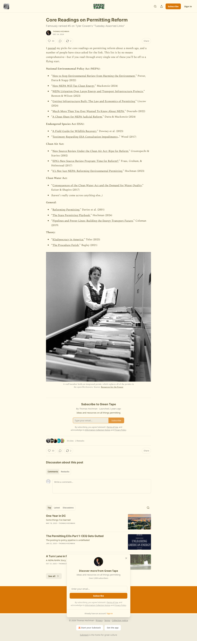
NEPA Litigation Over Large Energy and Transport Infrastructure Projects (97, 91)
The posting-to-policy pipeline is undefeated (68, 540)
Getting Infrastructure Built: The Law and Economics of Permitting (93, 101)
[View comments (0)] (60, 41)
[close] (126, 558)
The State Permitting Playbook (71, 215)
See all (51, 576)
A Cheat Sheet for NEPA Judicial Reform (77, 117)
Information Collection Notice (97, 605)
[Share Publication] (161, 6)
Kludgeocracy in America (67, 239)
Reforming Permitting (65, 210)
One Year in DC (56, 516)
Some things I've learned (58, 519)
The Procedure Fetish (65, 245)
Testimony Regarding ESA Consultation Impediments (85, 137)
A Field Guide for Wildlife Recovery (74, 131)
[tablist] (58, 472)
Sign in (188, 6)
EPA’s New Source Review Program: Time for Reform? (85, 161)
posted (52, 48)
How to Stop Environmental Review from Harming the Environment (93, 76)
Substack (84, 634)
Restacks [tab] (65, 471)
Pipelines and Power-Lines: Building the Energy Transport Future (92, 221)
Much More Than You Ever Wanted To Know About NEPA (88, 111)
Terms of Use (112, 602)
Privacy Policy (120, 605)
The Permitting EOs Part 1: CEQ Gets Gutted (75, 536)
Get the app (113, 627)
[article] (98, 522)
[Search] (155, 6)
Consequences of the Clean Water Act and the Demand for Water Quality (97, 185)
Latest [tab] (57, 507)
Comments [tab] (53, 471)
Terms (107, 620)
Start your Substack (91, 627)
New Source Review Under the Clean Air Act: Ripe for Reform (90, 151)
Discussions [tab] (68, 507)
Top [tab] (49, 507)
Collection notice (120, 620)
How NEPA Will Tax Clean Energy (73, 86)
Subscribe (173, 6)
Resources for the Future (112, 387)
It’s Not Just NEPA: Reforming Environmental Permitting (87, 171)
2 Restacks (79, 440)
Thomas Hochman (61, 31)
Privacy (99, 620)
